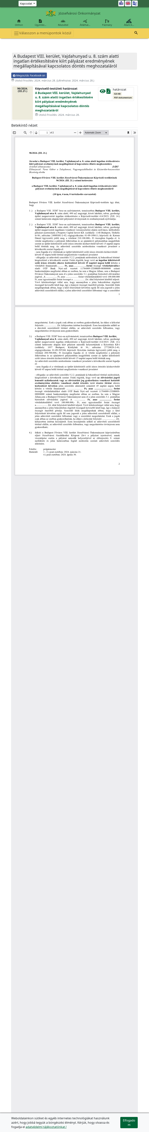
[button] (136, 33)
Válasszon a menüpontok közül (45, 32)
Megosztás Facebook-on (30, 75)
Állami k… (129, 24)
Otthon (19, 22)
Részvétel (63, 22)
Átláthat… (85, 22)
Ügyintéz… (40, 22)
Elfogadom (129, 1122)
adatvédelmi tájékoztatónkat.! (46, 1127)
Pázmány (107, 24)
